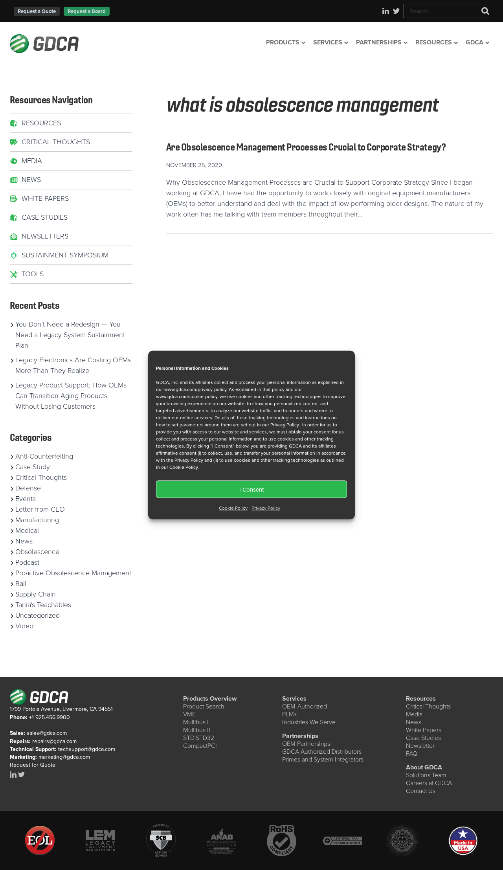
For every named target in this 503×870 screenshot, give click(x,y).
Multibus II (196, 729)
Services (294, 698)
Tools (33, 274)
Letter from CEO (40, 509)
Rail (20, 583)
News (31, 179)
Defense (28, 488)
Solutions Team (426, 775)
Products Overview (210, 698)
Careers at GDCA (429, 782)
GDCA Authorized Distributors (322, 751)
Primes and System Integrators (322, 759)
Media (32, 161)
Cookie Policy (233, 508)
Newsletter (420, 745)
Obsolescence (37, 552)
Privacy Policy (266, 508)
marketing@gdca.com (64, 757)
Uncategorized (37, 615)
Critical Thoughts (56, 142)
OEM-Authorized (304, 706)
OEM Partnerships (306, 743)
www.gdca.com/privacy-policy (195, 389)
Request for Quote (32, 765)
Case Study (32, 467)
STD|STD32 (198, 737)
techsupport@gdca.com (86, 749)
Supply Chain (35, 594)
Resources (41, 123)
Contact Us (420, 790)
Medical (27, 530)
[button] (37, 11)
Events (25, 499)
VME (189, 714)
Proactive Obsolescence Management (73, 573)
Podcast (27, 562)
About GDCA (424, 767)
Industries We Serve (309, 722)
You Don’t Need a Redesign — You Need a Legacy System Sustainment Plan (70, 335)
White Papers (45, 198)
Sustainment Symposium (65, 255)
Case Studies (45, 217)
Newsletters (45, 236)
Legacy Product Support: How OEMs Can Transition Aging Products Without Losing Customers (71, 395)
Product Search (203, 706)
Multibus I (196, 722)
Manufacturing (37, 520)
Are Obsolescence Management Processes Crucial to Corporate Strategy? (306, 147)
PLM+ (289, 714)
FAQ (411, 753)
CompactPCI (200, 745)
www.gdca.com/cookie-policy (186, 396)
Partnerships (300, 735)
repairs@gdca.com (54, 741)
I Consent (251, 489)
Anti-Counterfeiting (44, 456)
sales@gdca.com (47, 733)
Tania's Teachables (43, 605)
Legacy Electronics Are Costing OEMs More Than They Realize (73, 365)
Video (24, 626)
